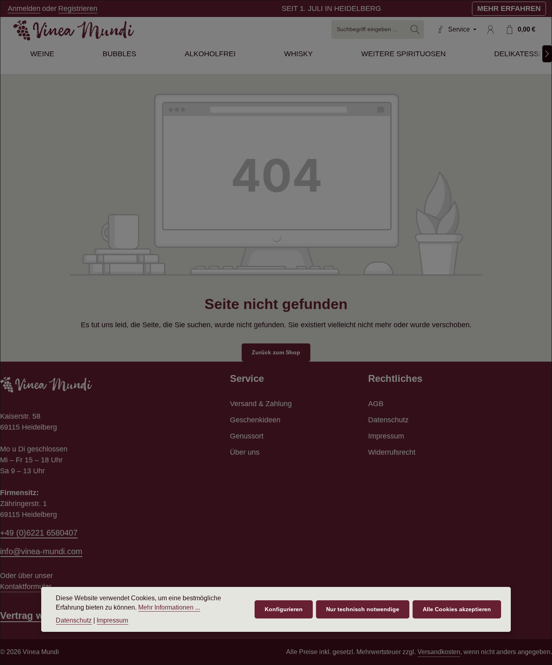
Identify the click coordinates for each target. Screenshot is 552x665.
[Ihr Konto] (490, 29)
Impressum (386, 436)
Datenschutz (388, 420)
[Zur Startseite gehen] (73, 30)
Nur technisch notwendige (362, 609)
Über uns (244, 452)
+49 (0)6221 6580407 (39, 532)
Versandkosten (438, 651)
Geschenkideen (255, 420)
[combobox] (369, 29)
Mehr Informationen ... (169, 607)
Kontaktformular (25, 586)
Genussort (246, 436)
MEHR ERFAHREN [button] (509, 8)
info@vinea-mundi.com (41, 551)
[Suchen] (415, 29)
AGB (375, 404)
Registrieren (77, 8)
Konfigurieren (284, 609)
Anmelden (24, 8)
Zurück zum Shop (276, 352)
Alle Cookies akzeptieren (457, 609)
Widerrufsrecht (391, 452)
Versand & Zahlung (261, 404)
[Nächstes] (547, 53)
